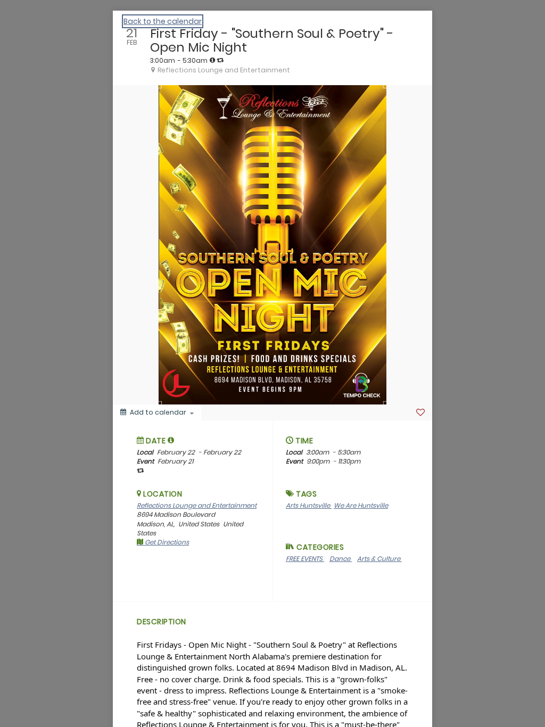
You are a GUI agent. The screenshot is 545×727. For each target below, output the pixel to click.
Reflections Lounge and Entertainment (197, 505)
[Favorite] (420, 412)
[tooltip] (212, 60)
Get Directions (166, 542)
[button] (171, 440)
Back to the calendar (162, 21)
